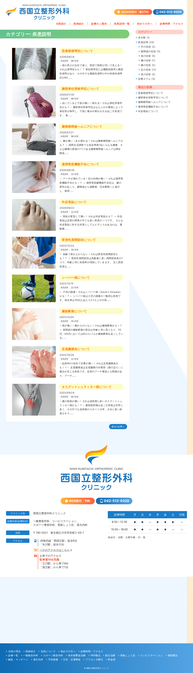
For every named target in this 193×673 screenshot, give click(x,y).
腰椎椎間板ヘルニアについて (154, 101)
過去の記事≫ (118, 426)
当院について (48, 651)
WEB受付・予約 (79, 501)
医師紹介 (79, 23)
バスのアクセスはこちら (55, 550)
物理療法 (173, 655)
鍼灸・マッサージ (18, 659)
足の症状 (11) (148, 69)
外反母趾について (148, 111)
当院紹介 (61, 23)
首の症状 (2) (148, 74)
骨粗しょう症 (127, 655)
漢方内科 (38, 659)
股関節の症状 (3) (150, 51)
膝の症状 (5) (148, 65)
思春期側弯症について (150, 92)
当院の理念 (14, 651)
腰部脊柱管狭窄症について (153, 97)
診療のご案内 (99, 23)
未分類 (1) (144, 37)
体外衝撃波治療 (76, 655)
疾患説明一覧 (122, 23)
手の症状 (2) (148, 46)
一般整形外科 (30, 655)
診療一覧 (13, 655)
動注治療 (110, 655)
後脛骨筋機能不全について (153, 106)
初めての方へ (145, 23)
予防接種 (53, 659)
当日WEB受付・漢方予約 (135, 11)
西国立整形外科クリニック (97, 668)
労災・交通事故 (72, 659)
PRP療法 (95, 655)
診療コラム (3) (146, 78)
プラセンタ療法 (94, 659)
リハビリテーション (151, 655)
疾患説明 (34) (146, 42)
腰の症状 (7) (148, 60)
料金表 (111, 659)
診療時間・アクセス (171, 23)
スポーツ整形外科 (53, 655)
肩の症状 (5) (148, 55)
